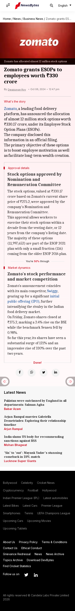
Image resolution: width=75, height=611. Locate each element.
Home (7, 18)
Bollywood (10, 482)
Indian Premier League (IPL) (21, 498)
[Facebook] (20, 373)
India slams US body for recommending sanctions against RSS (34, 439)
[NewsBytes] (27, 5)
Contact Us (10, 548)
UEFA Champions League (53, 513)
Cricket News (46, 482)
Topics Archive (13, 560)
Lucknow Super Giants (20, 461)
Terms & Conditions (54, 542)
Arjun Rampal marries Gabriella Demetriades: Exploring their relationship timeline (35, 421)
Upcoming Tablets (15, 528)
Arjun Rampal (13, 429)
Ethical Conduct (31, 548)
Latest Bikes (11, 505)
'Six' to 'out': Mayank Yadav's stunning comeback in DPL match (33, 455)
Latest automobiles (55, 498)
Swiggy (52, 291)
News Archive (55, 554)
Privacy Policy (28, 542)
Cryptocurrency (13, 490)
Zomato (10, 108)
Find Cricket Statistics (17, 566)
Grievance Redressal (17, 554)
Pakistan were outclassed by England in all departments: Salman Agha (35, 403)
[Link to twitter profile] (26, 575)
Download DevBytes (40, 560)
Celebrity (27, 482)
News (17, 18)
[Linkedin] (56, 373)
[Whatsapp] (32, 373)
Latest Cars (30, 505)
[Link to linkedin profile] (36, 575)
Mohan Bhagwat (15, 445)
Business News (33, 18)
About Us (9, 542)
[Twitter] (44, 373)
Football (33, 490)
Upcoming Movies (39, 520)
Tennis (28, 513)
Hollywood (49, 490)
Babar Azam (12, 409)
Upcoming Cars (13, 520)
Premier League (51, 505)
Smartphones (11, 513)
